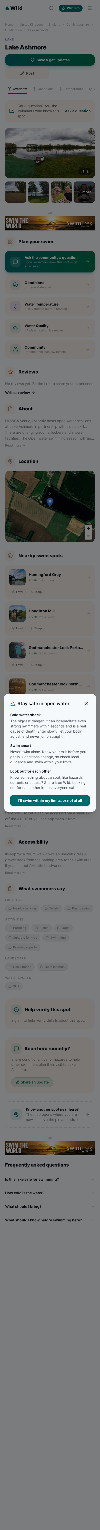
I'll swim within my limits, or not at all (50, 800)
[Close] (86, 703)
